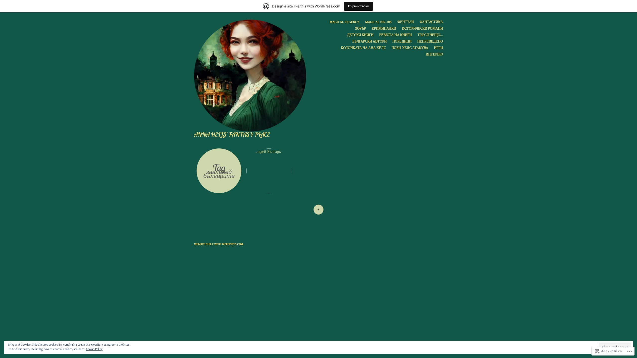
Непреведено (430, 42)
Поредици (402, 42)
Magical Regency (344, 22)
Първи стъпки (358, 6)
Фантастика (431, 22)
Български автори (369, 42)
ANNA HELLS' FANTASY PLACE (232, 134)
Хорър (360, 29)
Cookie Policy (94, 349)
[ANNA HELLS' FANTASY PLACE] (252, 75)
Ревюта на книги (395, 35)
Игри (438, 48)
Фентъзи (405, 22)
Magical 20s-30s (378, 22)
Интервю (434, 54)
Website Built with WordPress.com (218, 244)
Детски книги (360, 35)
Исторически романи (422, 29)
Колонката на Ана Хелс (363, 48)
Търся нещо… (430, 35)
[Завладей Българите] (268, 170)
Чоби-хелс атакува (410, 48)
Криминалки (384, 29)
